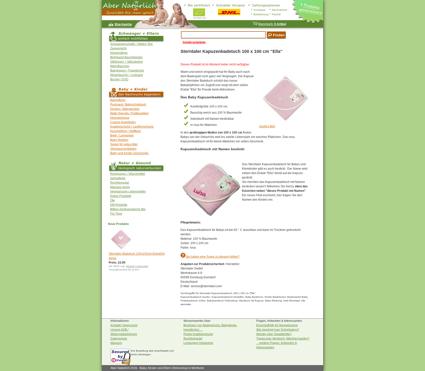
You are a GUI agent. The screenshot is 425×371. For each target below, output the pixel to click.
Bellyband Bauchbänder (126, 57)
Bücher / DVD (119, 79)
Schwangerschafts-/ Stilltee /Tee (131, 44)
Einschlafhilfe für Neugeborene (277, 325)
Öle (112, 200)
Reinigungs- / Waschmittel (127, 174)
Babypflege (117, 100)
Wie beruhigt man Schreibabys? (277, 329)
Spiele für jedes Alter (124, 144)
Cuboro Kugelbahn (123, 122)
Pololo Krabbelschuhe (198, 334)
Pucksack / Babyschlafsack (128, 104)
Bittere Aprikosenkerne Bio (128, 209)
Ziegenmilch (118, 48)
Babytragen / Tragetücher (127, 70)
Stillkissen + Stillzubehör (126, 61)
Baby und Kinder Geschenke (129, 153)
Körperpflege (119, 53)
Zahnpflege (117, 178)
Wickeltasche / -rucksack (126, 75)
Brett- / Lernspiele (122, 135)
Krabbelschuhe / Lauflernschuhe (132, 126)
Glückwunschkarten (123, 148)
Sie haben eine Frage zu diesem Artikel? (212, 256)
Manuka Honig (120, 187)
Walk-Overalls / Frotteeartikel (129, 113)
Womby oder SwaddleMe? (274, 334)
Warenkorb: (272, 24)
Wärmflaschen (119, 66)
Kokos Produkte (120, 196)
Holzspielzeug (119, 117)
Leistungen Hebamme (198, 343)
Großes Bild (267, 126)
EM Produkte (118, 205)
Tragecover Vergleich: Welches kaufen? (282, 338)
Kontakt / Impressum (123, 325)
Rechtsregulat (119, 182)
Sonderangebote (194, 42)
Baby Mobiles (119, 140)
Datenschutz (118, 338)
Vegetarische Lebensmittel (128, 191)
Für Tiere (116, 213)
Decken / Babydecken (124, 109)
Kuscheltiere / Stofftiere (125, 131)
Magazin (116, 343)
